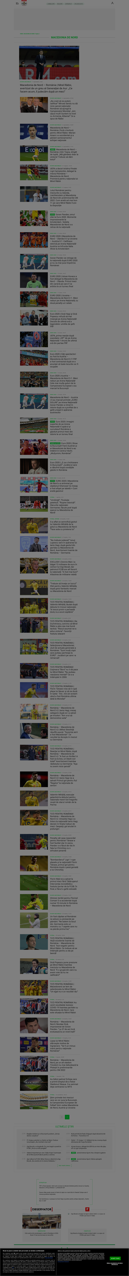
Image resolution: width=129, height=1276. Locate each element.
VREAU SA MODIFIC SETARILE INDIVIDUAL (115, 1263)
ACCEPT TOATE (115, 1258)
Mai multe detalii (49, 1257)
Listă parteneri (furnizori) (63, 1261)
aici (13, 1267)
